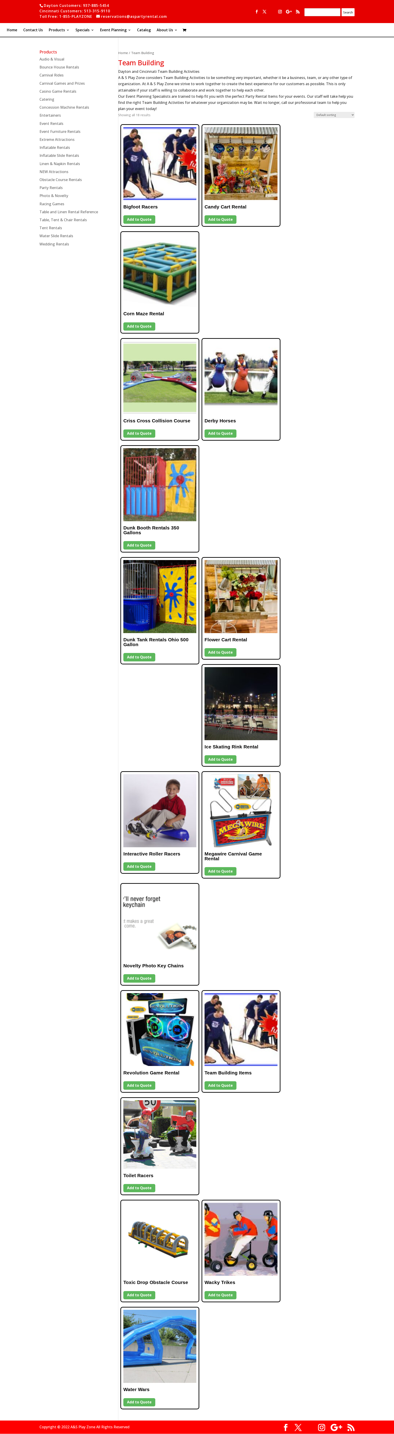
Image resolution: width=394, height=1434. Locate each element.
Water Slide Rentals (56, 235)
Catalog (144, 30)
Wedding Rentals (54, 244)
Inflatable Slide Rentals (59, 155)
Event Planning (113, 30)
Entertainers (50, 115)
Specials (82, 30)
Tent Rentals (50, 227)
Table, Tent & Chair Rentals (63, 219)
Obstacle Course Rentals (60, 179)
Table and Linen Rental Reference (68, 211)
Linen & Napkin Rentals (59, 163)
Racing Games (51, 203)
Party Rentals (51, 187)
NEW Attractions (53, 171)
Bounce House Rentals (59, 67)
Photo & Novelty (53, 195)
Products (57, 30)
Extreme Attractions (57, 139)
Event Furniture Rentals (59, 131)
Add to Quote (139, 219)
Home (12, 30)
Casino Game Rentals (57, 91)
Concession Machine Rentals (64, 107)
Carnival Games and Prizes (62, 83)
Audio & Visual (51, 59)
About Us (165, 30)
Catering (46, 99)
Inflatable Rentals (54, 147)
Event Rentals (51, 123)
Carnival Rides (51, 75)
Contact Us (33, 30)
